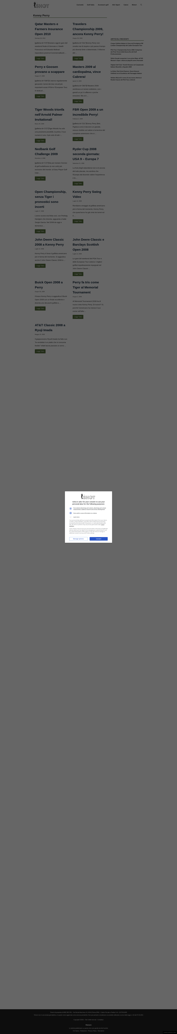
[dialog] (88, 517)
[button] (88, 517)
